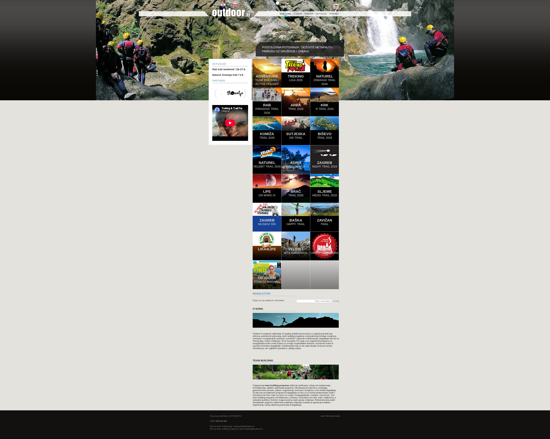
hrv (218, 5)
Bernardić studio (333, 416)
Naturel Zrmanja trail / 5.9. (228, 75)
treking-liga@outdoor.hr (244, 426)
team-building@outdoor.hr (251, 429)
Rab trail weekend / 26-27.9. (229, 69)
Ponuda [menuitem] (309, 14)
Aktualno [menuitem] (321, 14)
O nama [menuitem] (298, 14)
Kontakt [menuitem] (334, 14)
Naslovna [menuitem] (285, 14)
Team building (263, 360)
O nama (258, 308)
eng (230, 5)
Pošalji (336, 301)
